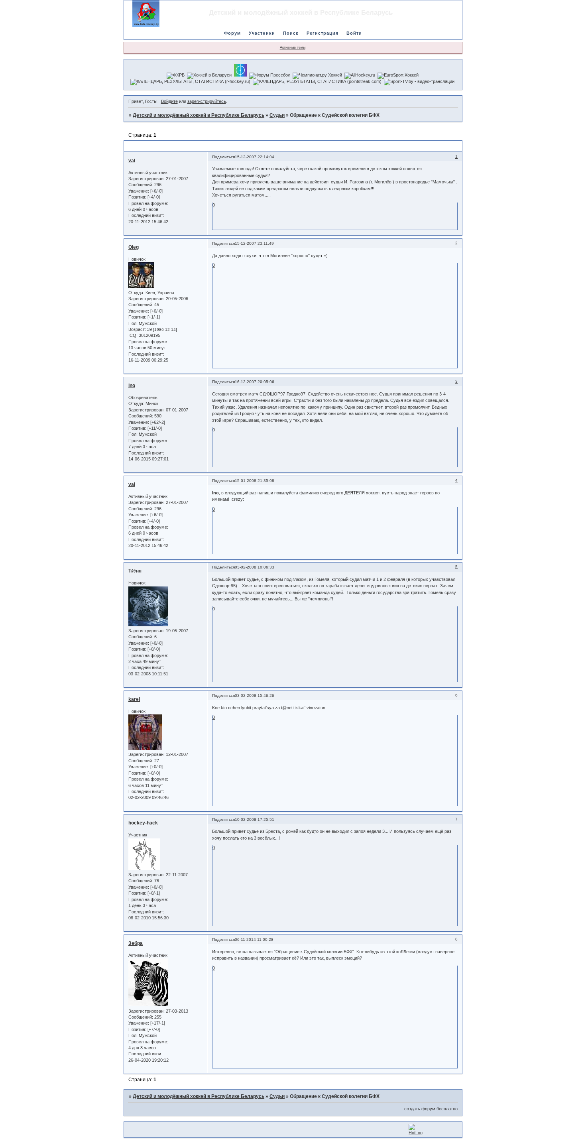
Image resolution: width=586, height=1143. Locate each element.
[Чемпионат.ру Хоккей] (317, 76)
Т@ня (135, 571)
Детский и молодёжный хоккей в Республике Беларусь (198, 115)
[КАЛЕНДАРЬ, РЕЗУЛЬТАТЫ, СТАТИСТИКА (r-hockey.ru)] (190, 82)
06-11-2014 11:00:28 (254, 939)
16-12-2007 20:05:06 (254, 382)
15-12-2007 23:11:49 (254, 243)
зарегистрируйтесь (206, 101)
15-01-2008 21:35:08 (254, 480)
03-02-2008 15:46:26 (254, 695)
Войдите (169, 101)
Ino (131, 385)
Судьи (277, 115)
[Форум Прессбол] (269, 76)
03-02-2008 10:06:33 (254, 567)
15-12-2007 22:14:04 (254, 157)
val (131, 160)
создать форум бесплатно (431, 1108)
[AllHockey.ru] (359, 76)
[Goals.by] (240, 70)
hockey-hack (143, 823)
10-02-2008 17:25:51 (254, 819)
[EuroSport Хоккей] (398, 76)
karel (134, 699)
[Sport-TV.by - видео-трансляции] (419, 82)
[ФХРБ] (176, 76)
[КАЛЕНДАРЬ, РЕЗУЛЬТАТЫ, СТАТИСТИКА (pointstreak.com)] (317, 82)
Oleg (133, 247)
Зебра (135, 943)
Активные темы (292, 47)
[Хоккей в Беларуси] (209, 76)
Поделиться (223, 157)
